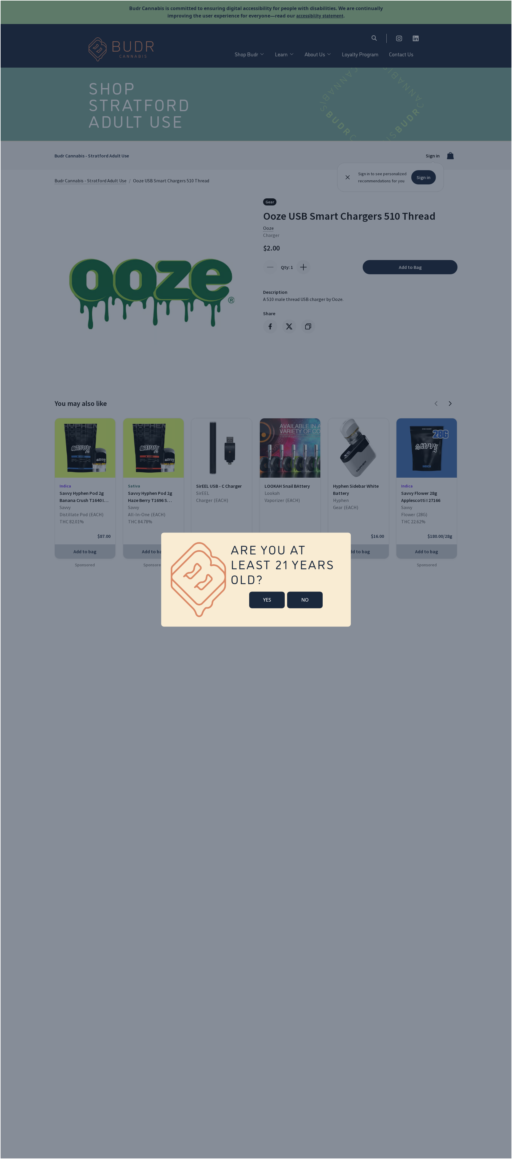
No (305, 600)
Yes (267, 600)
